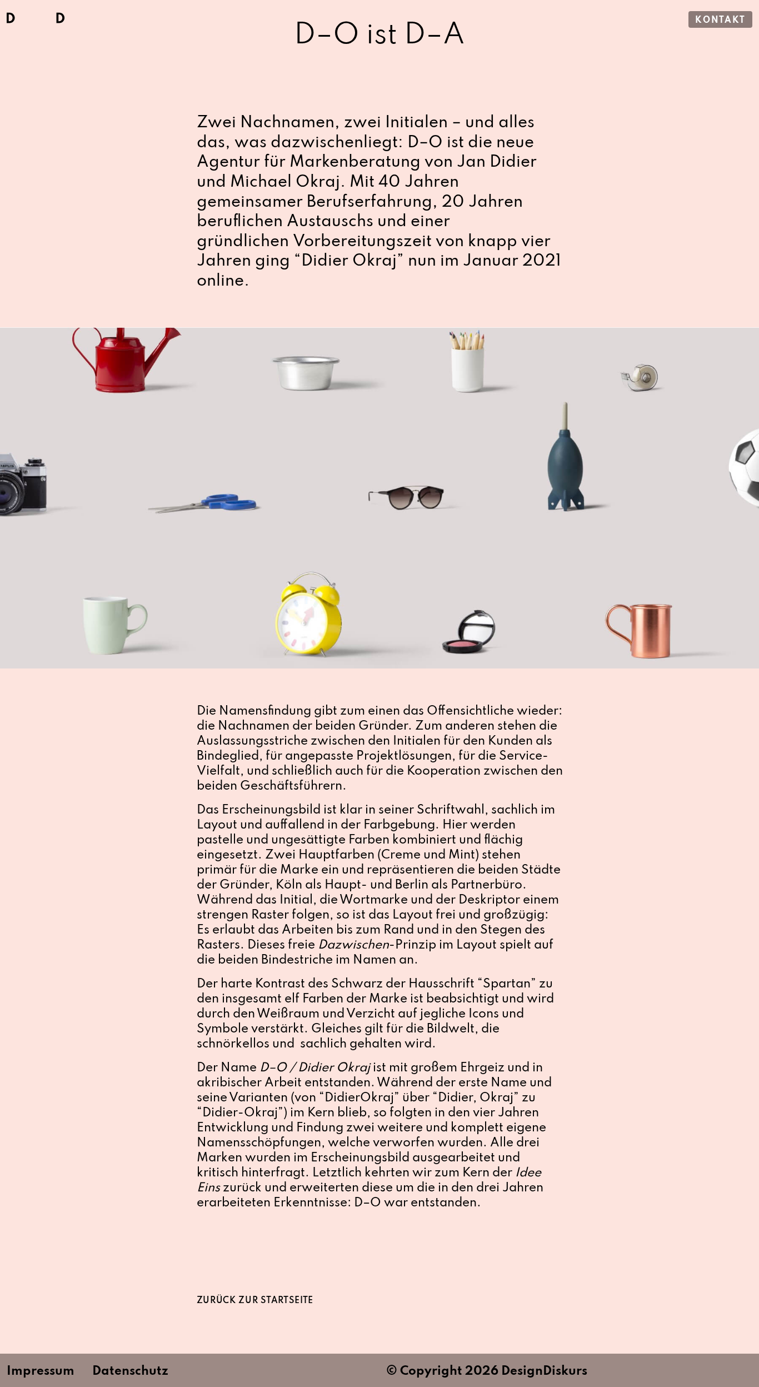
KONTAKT (720, 20)
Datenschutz (130, 1371)
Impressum (40, 1371)
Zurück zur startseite (255, 1300)
